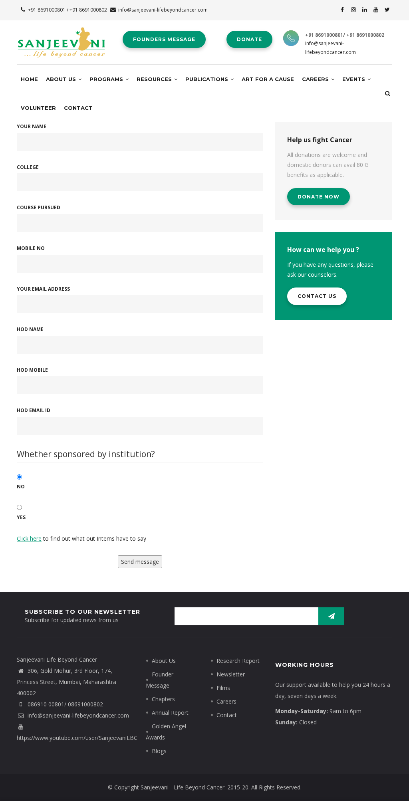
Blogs (159, 751)
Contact (78, 108)
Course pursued (38, 207)
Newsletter (230, 674)
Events (354, 79)
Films (223, 688)
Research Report (238, 660)
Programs (107, 79)
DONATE (249, 39)
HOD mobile (32, 370)
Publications (207, 79)
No (21, 486)
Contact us (317, 296)
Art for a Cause (268, 79)
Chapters (163, 699)
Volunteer (38, 108)
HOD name (30, 329)
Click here (29, 538)
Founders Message (164, 39)
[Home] (61, 36)
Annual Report (170, 712)
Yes (21, 517)
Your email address (43, 289)
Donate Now (319, 197)
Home (29, 79)
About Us (61, 79)
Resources (155, 79)
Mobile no (31, 248)
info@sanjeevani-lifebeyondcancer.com (163, 9)
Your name (31, 126)
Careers (316, 79)
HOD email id (33, 410)
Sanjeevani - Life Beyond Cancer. (183, 787)
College (28, 167)
